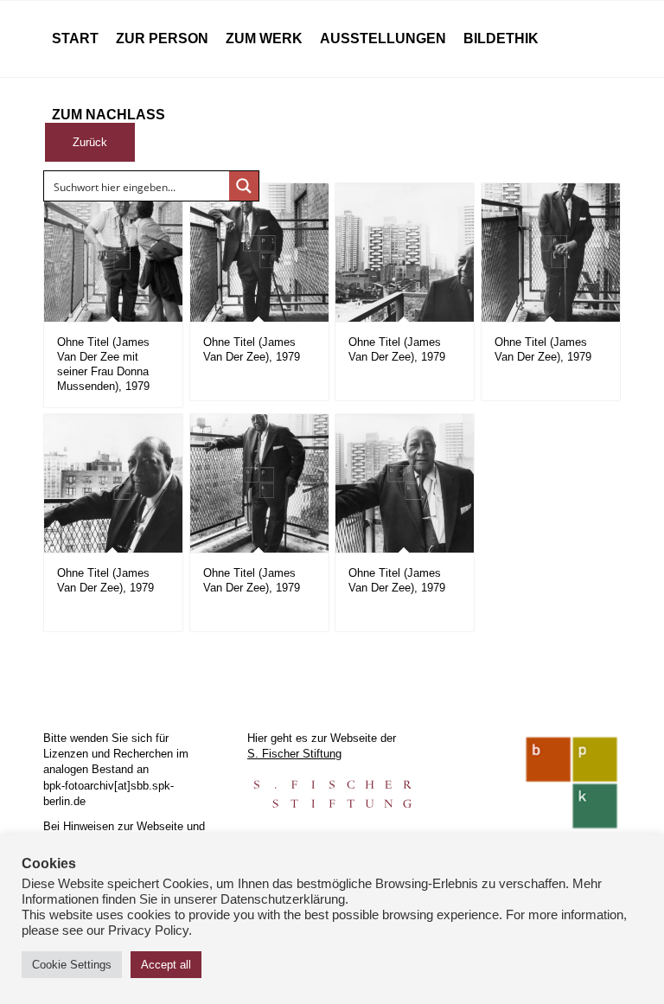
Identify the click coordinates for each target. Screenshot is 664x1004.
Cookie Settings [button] (72, 964)
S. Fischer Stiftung (294, 753)
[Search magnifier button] (244, 186)
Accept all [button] (166, 964)
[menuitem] (75, 39)
